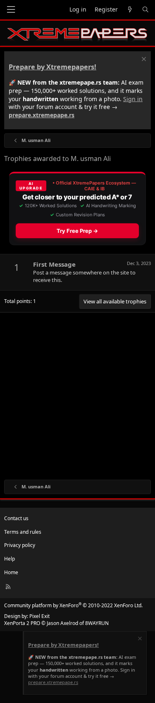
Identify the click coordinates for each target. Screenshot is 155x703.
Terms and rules (22, 531)
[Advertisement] (77, 394)
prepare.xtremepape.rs (41, 115)
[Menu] (11, 9)
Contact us (16, 518)
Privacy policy (19, 545)
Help (9, 558)
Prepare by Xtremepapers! (52, 66)
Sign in (133, 99)
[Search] (145, 9)
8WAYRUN (97, 623)
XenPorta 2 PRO (22, 623)
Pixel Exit (39, 616)
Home (11, 572)
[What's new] (130, 9)
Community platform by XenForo (73, 605)
